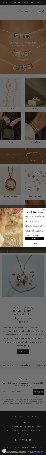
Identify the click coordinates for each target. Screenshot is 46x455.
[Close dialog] (44, 210)
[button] (4, 451)
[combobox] (27, 221)
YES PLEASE (34, 238)
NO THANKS (34, 243)
